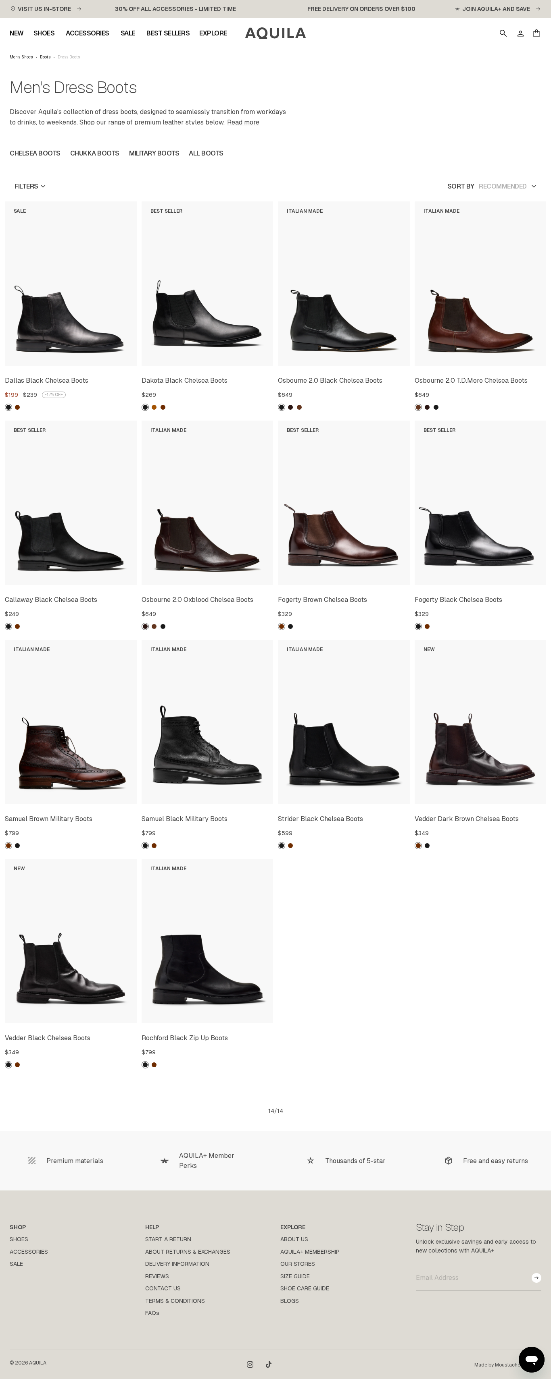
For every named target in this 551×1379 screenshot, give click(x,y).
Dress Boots (69, 57)
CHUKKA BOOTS (94, 153)
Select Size (111, 358)
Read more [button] (243, 122)
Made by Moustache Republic (507, 1365)
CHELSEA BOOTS (35, 153)
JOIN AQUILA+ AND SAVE (496, 8)
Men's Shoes (21, 57)
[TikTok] (268, 1364)
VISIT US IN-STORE (44, 8)
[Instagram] (250, 1364)
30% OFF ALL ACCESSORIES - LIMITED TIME (175, 8)
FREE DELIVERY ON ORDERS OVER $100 (361, 8)
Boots (45, 57)
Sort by (460, 186)
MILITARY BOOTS (154, 153)
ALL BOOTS (206, 153)
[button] (503, 33)
